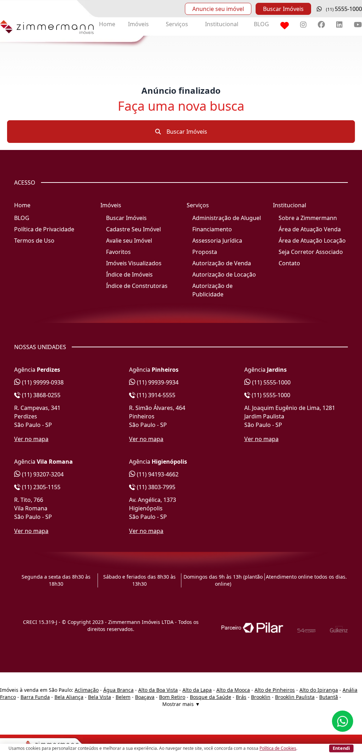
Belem (123, 697)
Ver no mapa (31, 439)
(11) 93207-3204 (42, 474)
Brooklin (260, 697)
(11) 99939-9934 (157, 382)
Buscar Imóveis (283, 9)
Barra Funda (35, 697)
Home (107, 24)
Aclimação (87, 690)
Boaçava (144, 697)
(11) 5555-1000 (271, 382)
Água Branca (118, 690)
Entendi (341, 748)
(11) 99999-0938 (42, 382)
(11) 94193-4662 (157, 474)
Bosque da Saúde (210, 697)
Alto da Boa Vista (158, 690)
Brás (241, 697)
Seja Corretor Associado (311, 252)
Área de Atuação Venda (310, 229)
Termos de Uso (34, 240)
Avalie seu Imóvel (129, 240)
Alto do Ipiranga (318, 690)
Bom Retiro (172, 697)
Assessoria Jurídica (217, 240)
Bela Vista (99, 697)
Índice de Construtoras (137, 286)
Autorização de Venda (221, 263)
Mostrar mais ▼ (181, 704)
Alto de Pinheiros (275, 690)
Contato (289, 263)
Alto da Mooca (233, 690)
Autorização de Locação (224, 274)
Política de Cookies (277, 748)
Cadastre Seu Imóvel (133, 229)
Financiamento (212, 229)
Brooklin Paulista (295, 697)
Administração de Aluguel (226, 218)
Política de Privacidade (44, 229)
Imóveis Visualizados (134, 263)
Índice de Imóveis (129, 274)
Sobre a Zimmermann (308, 218)
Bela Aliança (68, 697)
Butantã (328, 697)
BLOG (261, 24)
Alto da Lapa (197, 690)
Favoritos (118, 252)
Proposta (204, 252)
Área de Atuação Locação (312, 240)
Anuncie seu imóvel (218, 9)
